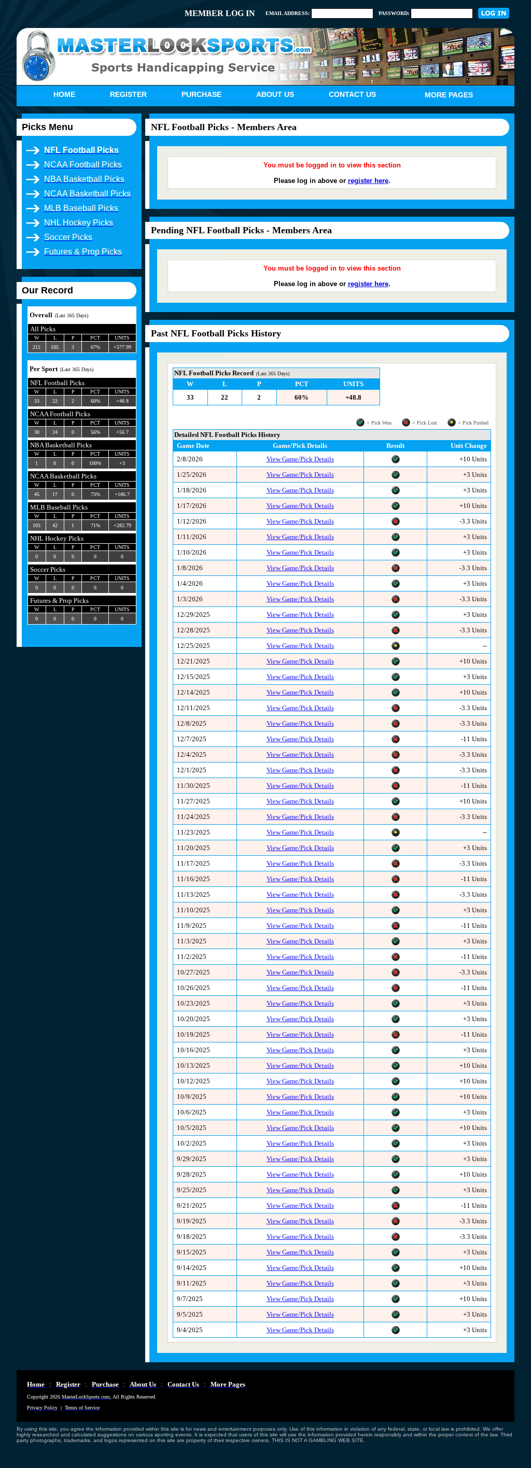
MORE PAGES (449, 95)
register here (368, 181)
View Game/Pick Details (300, 459)
